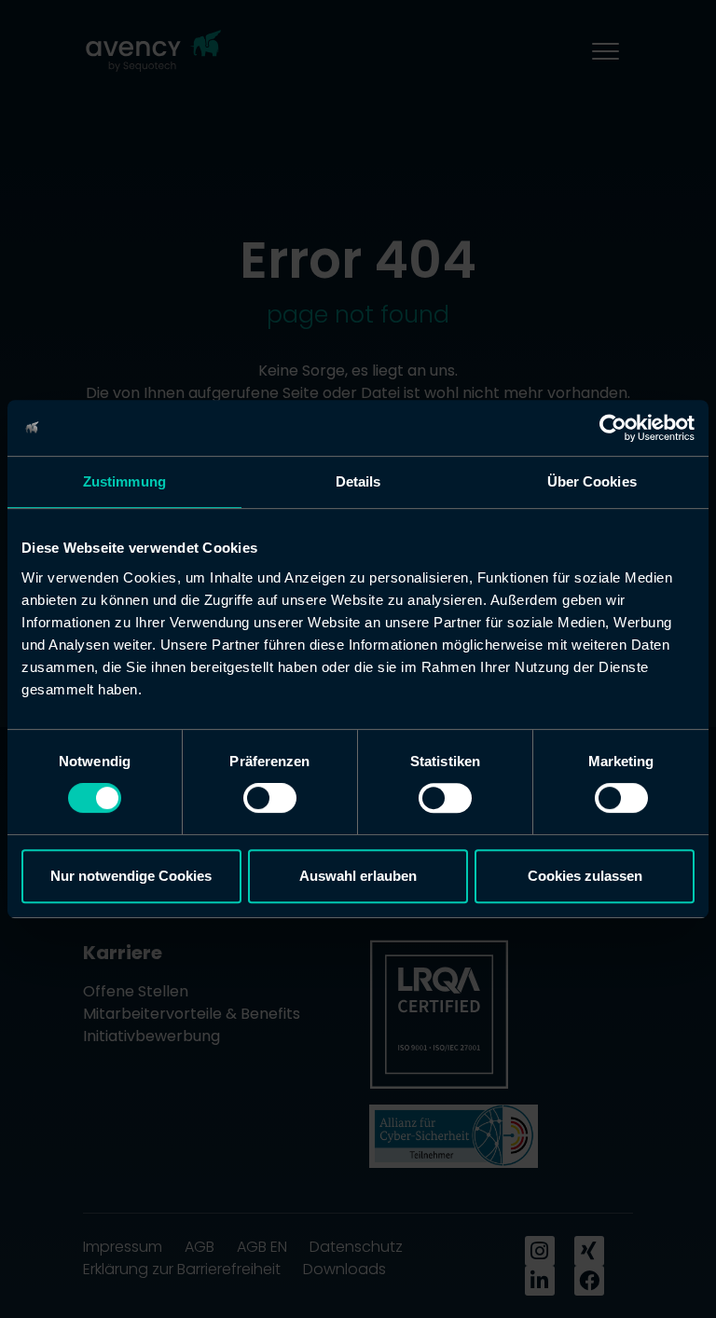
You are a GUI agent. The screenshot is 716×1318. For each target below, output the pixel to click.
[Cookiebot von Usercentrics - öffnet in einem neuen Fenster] (613, 428)
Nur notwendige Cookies (131, 876)
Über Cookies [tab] (592, 481)
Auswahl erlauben (358, 876)
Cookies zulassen (585, 876)
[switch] (269, 798)
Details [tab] (358, 481)
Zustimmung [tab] (124, 481)
